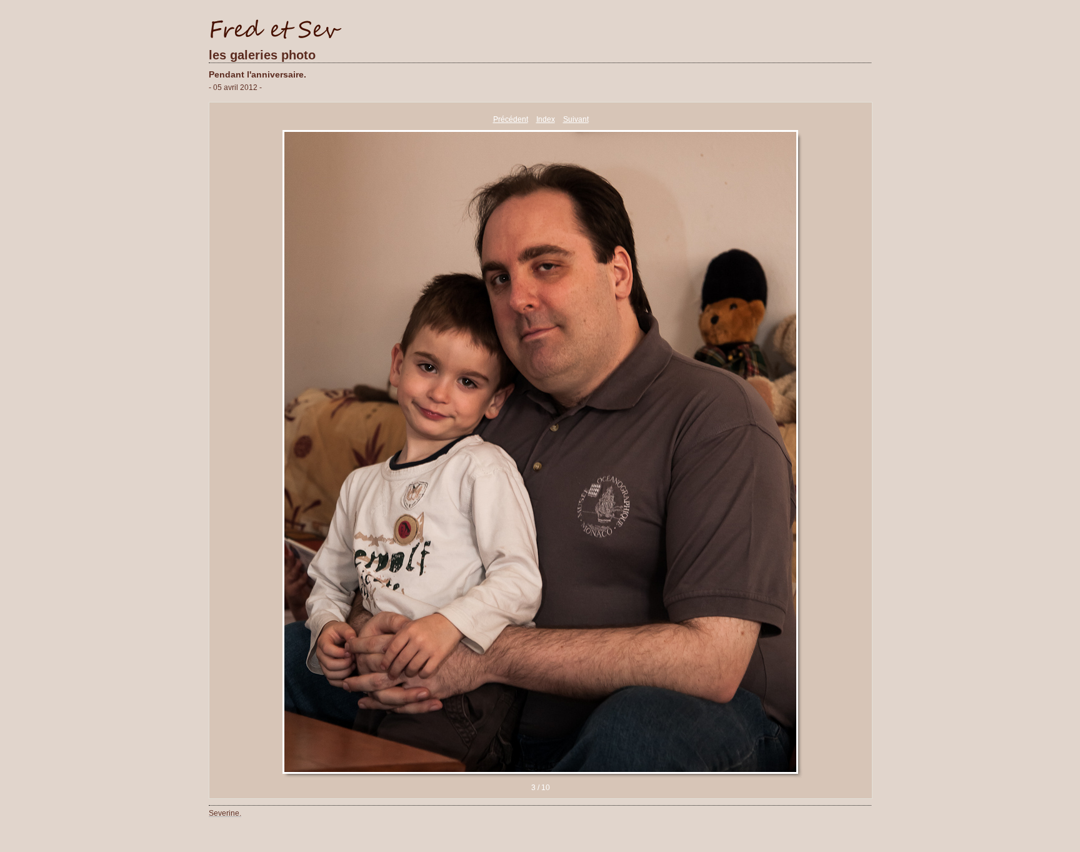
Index (545, 119)
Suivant (576, 119)
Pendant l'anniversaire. (257, 74)
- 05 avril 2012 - (235, 87)
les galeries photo (262, 55)
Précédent (510, 119)
